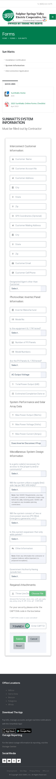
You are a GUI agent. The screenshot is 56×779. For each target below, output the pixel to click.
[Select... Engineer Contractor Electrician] (28, 289)
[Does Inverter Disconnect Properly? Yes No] (28, 443)
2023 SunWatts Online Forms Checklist (28, 103)
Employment (12, 771)
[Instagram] (14, 761)
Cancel (33, 639)
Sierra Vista (13, 694)
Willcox (11, 690)
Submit (19, 639)
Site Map (23, 771)
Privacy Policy (35, 771)
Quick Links (10, 84)
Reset (19, 646)
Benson (11, 697)
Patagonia (12, 701)
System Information (15, 65)
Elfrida (11, 704)
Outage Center (9, 746)
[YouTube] (9, 761)
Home (4, 38)
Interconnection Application (17, 71)
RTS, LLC (46, 771)
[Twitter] (19, 761)
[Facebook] (4, 761)
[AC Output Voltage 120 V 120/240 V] (28, 375)
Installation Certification (16, 60)
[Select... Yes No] (28, 333)
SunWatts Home (18, 93)
